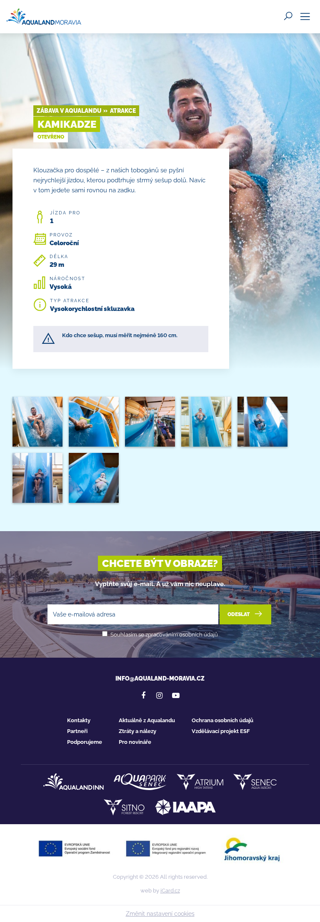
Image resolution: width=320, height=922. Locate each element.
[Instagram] (159, 695)
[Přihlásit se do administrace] (311, 913)
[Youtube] (175, 695)
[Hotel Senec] (255, 781)
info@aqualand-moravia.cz (160, 678)
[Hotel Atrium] (200, 781)
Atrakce (123, 110)
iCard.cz (170, 890)
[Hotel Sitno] (124, 807)
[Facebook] (143, 695)
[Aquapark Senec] (140, 781)
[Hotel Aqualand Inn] (73, 781)
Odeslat (239, 614)
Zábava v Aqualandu (69, 110)
